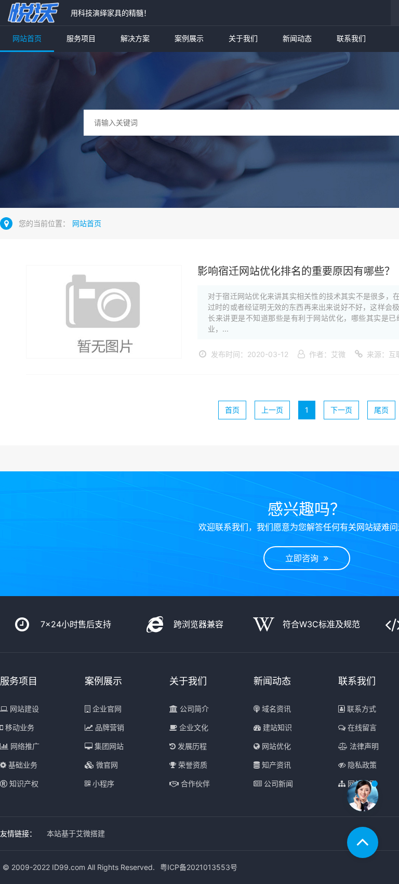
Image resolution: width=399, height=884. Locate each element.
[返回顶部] (362, 842)
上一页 (272, 409)
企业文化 (192, 727)
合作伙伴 (194, 783)
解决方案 (135, 38)
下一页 (341, 409)
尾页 (381, 409)
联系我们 (351, 38)
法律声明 (363, 746)
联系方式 (360, 708)
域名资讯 (275, 708)
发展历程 (191, 746)
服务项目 (81, 38)
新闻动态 (297, 38)
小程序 (102, 783)
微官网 (106, 764)
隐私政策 (361, 764)
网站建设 (23, 708)
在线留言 (361, 727)
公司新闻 (277, 783)
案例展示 (189, 38)
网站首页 (27, 38)
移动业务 (18, 727)
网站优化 (275, 746)
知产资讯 (275, 764)
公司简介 (193, 708)
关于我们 (243, 38)
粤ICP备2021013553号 (198, 867)
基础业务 (21, 764)
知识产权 (22, 783)
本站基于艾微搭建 (76, 833)
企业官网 (106, 708)
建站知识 (276, 727)
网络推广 (23, 746)
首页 (232, 409)
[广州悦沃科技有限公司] (32, 12)
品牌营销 (108, 727)
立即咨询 (304, 558)
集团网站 (108, 746)
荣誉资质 (191, 764)
